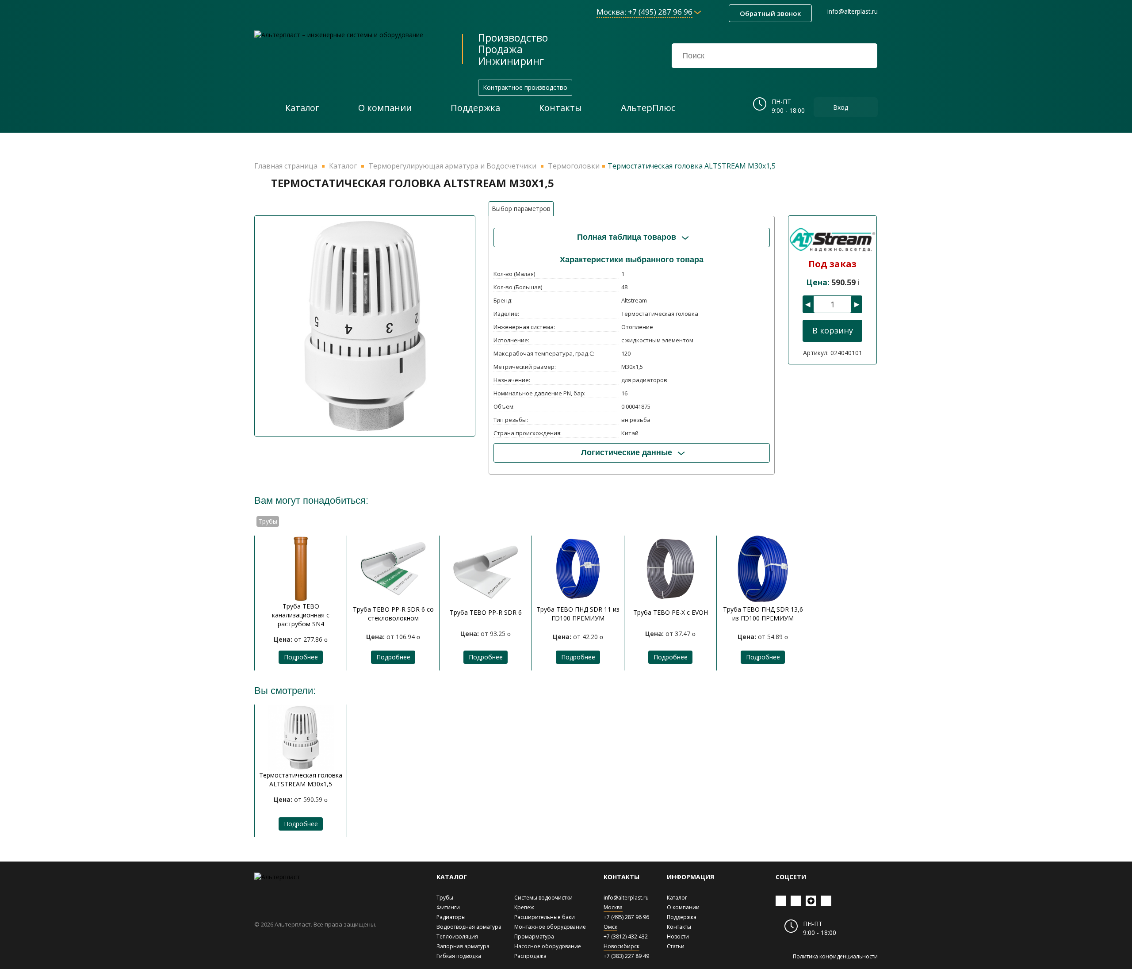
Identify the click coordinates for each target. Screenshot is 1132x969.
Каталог (677, 897)
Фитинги (448, 907)
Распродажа (530, 956)
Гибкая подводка (458, 956)
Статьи (676, 946)
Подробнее (301, 657)
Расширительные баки (544, 917)
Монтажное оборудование (550, 927)
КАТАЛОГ (451, 877)
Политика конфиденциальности (835, 956)
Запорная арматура (463, 946)
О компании (683, 907)
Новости (678, 936)
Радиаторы (451, 917)
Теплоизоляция (457, 936)
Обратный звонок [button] (770, 13)
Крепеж (524, 907)
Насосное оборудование (547, 946)
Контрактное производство (525, 87)
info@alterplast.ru (852, 11)
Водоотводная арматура (468, 927)
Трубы (444, 897)
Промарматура (534, 936)
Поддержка (681, 917)
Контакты (679, 927)
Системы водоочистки (543, 897)
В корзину (832, 330)
